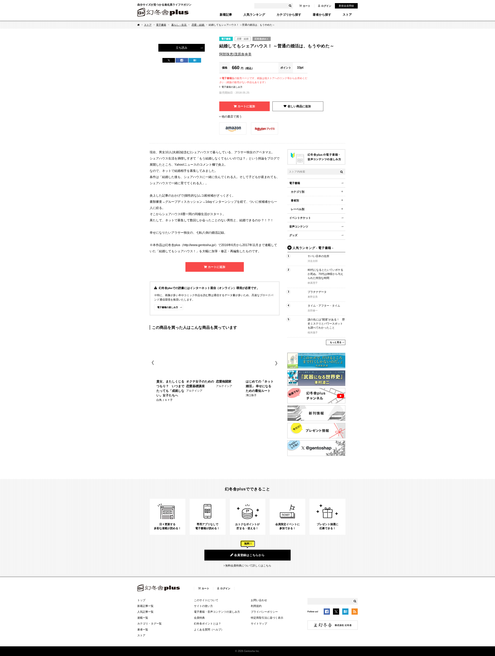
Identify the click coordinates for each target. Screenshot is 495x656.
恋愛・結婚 (198, 24)
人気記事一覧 (145, 611)
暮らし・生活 (179, 24)
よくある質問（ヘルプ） (209, 629)
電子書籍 (161, 24)
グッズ (293, 235)
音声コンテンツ (298, 226)
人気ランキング (254, 14)
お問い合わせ (259, 600)
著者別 (295, 200)
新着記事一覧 (145, 605)
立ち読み (181, 47)
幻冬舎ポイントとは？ (207, 623)
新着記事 (226, 14)
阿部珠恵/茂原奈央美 (235, 54)
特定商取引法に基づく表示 (267, 617)
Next (276, 363)
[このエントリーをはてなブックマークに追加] (345, 612)
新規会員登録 (346, 5)
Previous (153, 363)
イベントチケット (300, 217)
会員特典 (199, 617)
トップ (141, 600)
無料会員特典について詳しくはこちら (248, 565)
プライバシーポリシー (264, 611)
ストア (347, 14)
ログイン (326, 5)
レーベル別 (297, 209)
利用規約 (256, 605)
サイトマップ (259, 623)
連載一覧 (142, 617)
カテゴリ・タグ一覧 (149, 623)
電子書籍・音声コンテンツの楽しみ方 (217, 611)
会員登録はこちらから (249, 555)
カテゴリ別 (297, 191)
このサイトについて (206, 600)
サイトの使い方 (203, 605)
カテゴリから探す (289, 14)
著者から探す (322, 14)
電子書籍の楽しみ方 (232, 87)
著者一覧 (142, 629)
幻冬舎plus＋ (262, 38)
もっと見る (335, 342)
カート (306, 5)
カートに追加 (246, 106)
